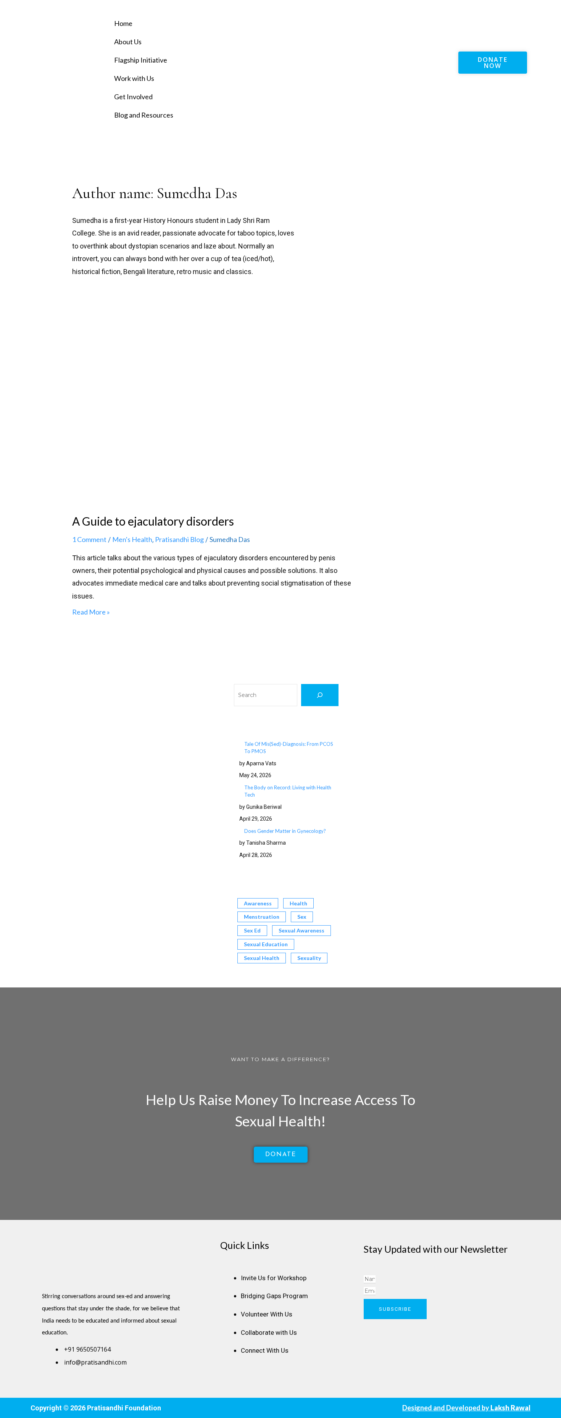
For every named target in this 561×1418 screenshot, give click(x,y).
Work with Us (134, 78)
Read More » (91, 612)
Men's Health (132, 539)
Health (298, 903)
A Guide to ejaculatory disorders (153, 521)
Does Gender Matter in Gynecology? (285, 831)
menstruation (261, 916)
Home (123, 23)
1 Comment (89, 539)
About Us (128, 41)
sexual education (266, 944)
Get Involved (133, 96)
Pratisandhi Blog (179, 539)
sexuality (309, 958)
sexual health (261, 958)
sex (301, 916)
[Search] (320, 695)
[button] (283, 7)
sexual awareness (301, 930)
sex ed (252, 930)
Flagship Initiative (140, 60)
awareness (258, 903)
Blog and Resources (143, 115)
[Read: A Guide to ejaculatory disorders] (211, 419)
